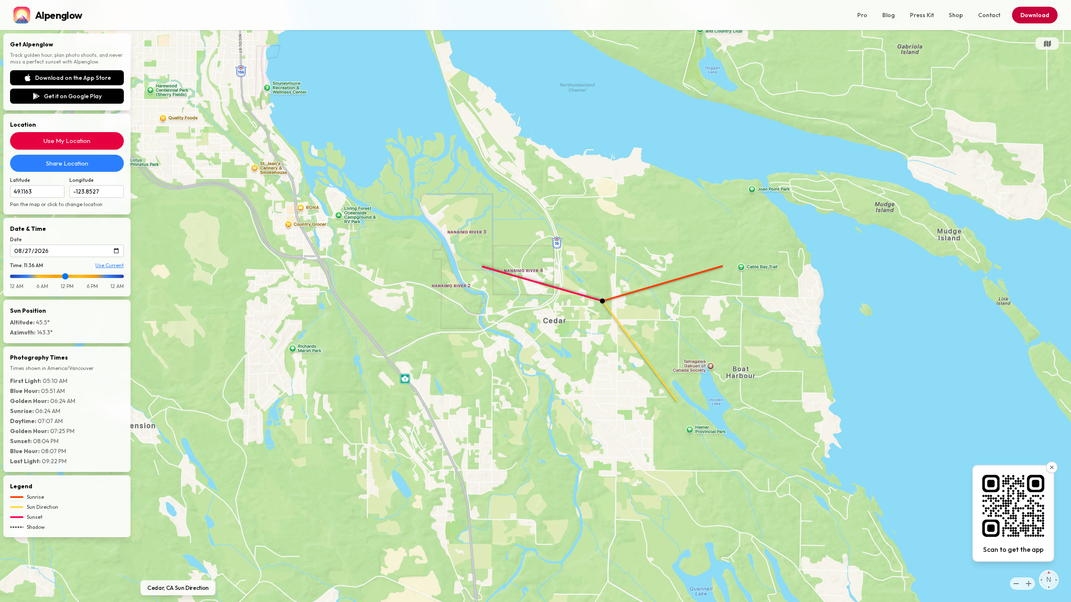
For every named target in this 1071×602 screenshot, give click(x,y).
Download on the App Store (73, 78)
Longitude (81, 180)
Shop (956, 15)
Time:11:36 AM (26, 265)
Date (16, 239)
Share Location (67, 163)
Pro (862, 15)
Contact (989, 15)
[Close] (1052, 467)
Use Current (109, 265)
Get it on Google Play (73, 96)
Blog (888, 15)
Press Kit (922, 15)
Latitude (20, 180)
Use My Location (67, 141)
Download (1034, 15)
